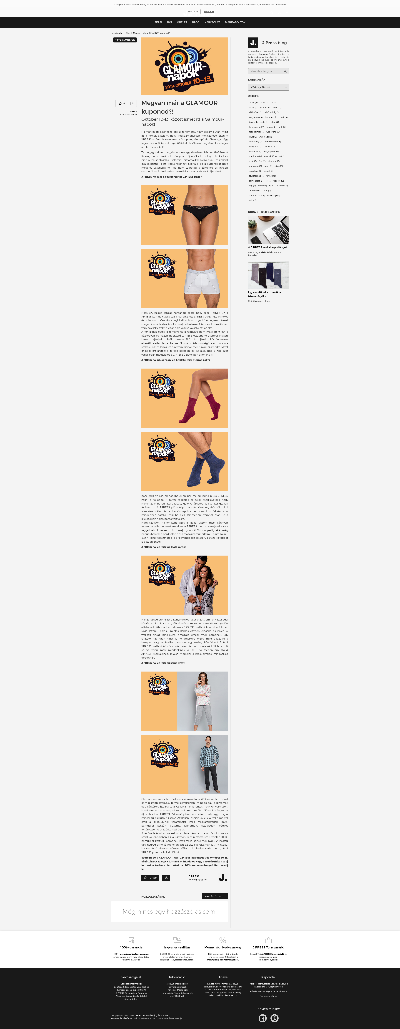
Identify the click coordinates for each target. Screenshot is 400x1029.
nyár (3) (253, 161)
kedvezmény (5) (273, 141)
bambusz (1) (271, 117)
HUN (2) (253, 136)
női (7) (282, 156)
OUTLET (182, 22)
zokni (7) (253, 200)
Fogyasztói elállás (268, 996)
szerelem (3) (255, 171)
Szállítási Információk (131, 983)
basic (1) (284, 117)
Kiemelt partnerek (177, 987)
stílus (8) (279, 166)
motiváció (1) (270, 156)
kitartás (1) (270, 146)
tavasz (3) (271, 176)
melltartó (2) (255, 156)
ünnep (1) (267, 190)
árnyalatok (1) (255, 117)
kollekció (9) (255, 151)
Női (169, 22)
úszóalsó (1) (254, 190)
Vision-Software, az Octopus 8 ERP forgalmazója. (157, 1018)
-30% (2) (264, 102)
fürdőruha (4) (273, 132)
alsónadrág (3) (272, 112)
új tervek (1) (282, 185)
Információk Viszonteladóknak (177, 993)
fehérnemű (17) (256, 127)
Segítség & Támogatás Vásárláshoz (131, 987)
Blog (195, 22)
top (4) (252, 185)
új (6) (271, 185)
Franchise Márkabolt (177, 990)
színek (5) (268, 171)
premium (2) (255, 166)
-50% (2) (275, 102)
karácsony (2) (255, 141)
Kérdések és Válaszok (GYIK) (131, 990)
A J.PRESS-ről (177, 996)
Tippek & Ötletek (125, 40)
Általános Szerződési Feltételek (131, 996)
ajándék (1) (265, 107)
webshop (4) (273, 195)
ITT (235, 995)
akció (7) (277, 107)
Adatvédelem (131, 999)
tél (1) (268, 181)
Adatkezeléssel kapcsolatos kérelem (268, 991)
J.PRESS (132, 111)
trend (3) (262, 185)
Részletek (209, 11)
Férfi (158, 22)
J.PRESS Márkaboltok (177, 983)
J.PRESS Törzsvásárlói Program (131, 993)
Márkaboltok (235, 22)
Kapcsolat (212, 22)
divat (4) (275, 122)
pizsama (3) (274, 161)
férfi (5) (282, 127)
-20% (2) (253, 102)
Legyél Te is (267, 954)
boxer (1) (253, 122)
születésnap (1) (256, 176)
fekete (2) (271, 127)
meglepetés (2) (271, 151)
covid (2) (264, 122)
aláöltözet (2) (255, 112)
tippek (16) (278, 181)
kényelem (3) (255, 146)
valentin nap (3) (257, 195)
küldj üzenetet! (275, 986)
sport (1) (268, 166)
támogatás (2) (256, 181)
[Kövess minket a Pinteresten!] (274, 1018)
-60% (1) (253, 107)
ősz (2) (262, 161)
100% (131, 954)
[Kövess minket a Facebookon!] (263, 1018)
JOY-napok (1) (266, 136)
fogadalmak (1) (256, 132)
